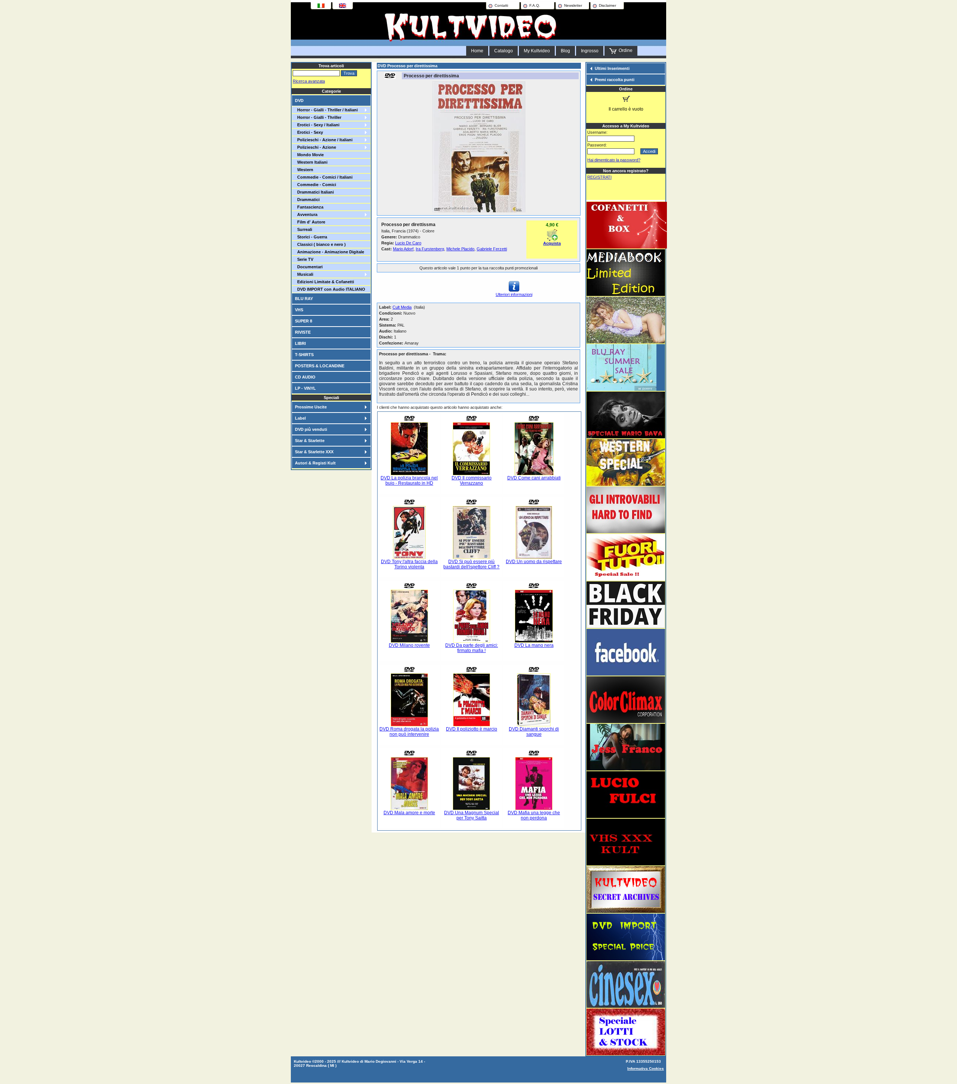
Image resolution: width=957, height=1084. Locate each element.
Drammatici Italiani (314, 192)
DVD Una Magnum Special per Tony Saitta (471, 815)
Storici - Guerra (311, 237)
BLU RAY (304, 298)
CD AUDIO (305, 377)
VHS (299, 310)
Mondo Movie (309, 154)
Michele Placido (460, 249)
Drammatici (307, 199)
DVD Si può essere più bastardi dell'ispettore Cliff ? (471, 564)
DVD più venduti (311, 429)
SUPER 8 (303, 321)
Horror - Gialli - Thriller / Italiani (326, 110)
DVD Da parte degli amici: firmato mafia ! (471, 648)
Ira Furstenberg (430, 249)
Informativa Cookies (645, 1068)
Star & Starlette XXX (314, 452)
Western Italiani (311, 162)
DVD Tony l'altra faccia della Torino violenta (409, 564)
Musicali (304, 274)
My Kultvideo (537, 50)
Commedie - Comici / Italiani (324, 177)
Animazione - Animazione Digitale (329, 252)
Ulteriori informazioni (514, 294)
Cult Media (402, 307)
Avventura (306, 214)
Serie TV (304, 259)
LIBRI (300, 343)
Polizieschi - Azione (315, 147)
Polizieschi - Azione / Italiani (324, 140)
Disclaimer (607, 5)
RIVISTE (303, 332)
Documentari (309, 267)
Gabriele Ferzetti (492, 249)
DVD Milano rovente (409, 645)
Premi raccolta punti (614, 79)
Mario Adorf (403, 249)
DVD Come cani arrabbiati (534, 478)
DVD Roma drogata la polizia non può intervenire (409, 731)
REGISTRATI (599, 177)
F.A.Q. (534, 5)
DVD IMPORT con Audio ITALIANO (330, 289)
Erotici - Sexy (309, 132)
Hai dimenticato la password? (613, 160)
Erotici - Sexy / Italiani (317, 125)
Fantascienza (309, 207)
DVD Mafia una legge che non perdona (534, 815)
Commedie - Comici (315, 184)
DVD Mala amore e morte (409, 812)
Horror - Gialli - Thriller (318, 117)
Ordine (624, 50)
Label (300, 418)
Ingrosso (589, 50)
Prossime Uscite (311, 407)
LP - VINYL (305, 388)
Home (477, 50)
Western (304, 169)
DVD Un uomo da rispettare (534, 561)
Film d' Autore (310, 222)
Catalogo (503, 50)
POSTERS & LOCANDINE (319, 366)
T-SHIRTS (304, 354)
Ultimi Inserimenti (612, 68)
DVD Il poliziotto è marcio (471, 729)
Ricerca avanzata (309, 81)
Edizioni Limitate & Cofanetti (324, 282)
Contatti (501, 5)
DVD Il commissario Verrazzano (472, 480)
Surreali (303, 229)
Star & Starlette (309, 440)
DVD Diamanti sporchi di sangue (534, 731)
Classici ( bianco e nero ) (320, 244)
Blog (565, 50)
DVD (299, 100)
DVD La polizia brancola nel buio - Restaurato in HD (409, 480)
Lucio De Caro (408, 243)
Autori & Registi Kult (315, 463)
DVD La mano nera (534, 645)
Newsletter (573, 5)
